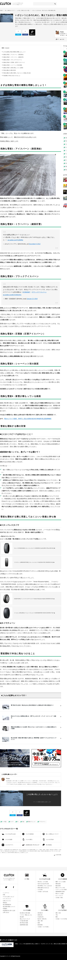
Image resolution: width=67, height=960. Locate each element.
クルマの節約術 (30, 834)
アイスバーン (42, 821)
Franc (62, 31)
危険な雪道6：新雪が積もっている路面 (13, 67)
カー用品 (4, 821)
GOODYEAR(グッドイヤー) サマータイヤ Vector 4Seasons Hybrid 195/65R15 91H (33, 598)
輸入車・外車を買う (42, 918)
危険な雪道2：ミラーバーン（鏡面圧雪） (13, 57)
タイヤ (11, 821)
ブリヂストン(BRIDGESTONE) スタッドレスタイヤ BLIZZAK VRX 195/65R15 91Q (33, 562)
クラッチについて (7, 898)
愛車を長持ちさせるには (43, 887)
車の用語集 (49, 845)
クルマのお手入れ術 (10, 834)
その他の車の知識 (24, 920)
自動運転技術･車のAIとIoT (32, 845)
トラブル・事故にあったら (26, 915)
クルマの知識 (8, 839)
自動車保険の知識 (24, 924)
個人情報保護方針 (7, 904)
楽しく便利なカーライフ (52, 834)
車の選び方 (40, 913)
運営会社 (5, 902)
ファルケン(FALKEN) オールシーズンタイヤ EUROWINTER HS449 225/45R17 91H (34, 613)
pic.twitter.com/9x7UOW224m (12, 295)
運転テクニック (31, 821)
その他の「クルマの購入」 (44, 926)
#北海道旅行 (26, 292)
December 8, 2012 (34, 244)
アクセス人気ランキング (8, 896)
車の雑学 (22, 917)
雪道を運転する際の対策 (9, 70)
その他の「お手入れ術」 (43, 891)
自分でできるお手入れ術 (43, 883)
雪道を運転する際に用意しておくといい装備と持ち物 (16, 73)
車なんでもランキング (25, 918)
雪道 (23, 821)
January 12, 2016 (32, 298)
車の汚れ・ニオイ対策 (43, 881)
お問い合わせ (6, 912)
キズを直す (40, 889)
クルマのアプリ (9, 845)
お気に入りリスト (7, 900)
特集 (4, 894)
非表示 (7, 48)
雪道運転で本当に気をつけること (11, 75)
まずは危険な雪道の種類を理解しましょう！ (14, 51)
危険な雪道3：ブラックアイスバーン (12, 59)
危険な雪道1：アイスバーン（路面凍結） (13, 54)
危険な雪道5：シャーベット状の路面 (12, 65)
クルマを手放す (50, 839)
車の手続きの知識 (24, 922)
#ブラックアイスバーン (39, 292)
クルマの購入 (29, 839)
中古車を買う (41, 917)
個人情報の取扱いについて (9, 906)
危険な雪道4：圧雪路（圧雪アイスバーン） (14, 62)
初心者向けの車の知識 (25, 913)
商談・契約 (40, 920)
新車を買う (40, 915)
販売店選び (40, 924)
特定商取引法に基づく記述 (9, 910)
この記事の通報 (58, 854)
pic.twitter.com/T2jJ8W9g (15, 240)
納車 (39, 922)
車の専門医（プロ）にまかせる (45, 885)
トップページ (6, 892)
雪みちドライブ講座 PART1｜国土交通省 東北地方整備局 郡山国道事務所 (27, 418)
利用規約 (5, 908)
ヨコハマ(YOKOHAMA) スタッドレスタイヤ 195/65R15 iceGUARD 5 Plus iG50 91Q (34, 548)
